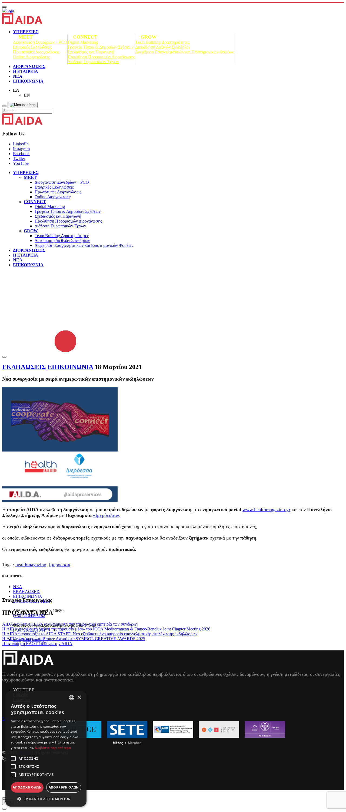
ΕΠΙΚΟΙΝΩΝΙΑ (28, 81)
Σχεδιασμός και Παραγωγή (91, 52)
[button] (46, 798)
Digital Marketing (83, 42)
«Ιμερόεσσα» (106, 515)
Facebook (21, 153)
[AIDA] (8, 10)
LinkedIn (21, 144)
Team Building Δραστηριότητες (162, 42)
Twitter (19, 158)
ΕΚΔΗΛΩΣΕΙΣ (24, 366)
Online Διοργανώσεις (31, 56)
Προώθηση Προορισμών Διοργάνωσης (101, 56)
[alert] (45, 749)
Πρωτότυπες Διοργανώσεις (36, 52)
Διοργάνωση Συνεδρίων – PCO (40, 42)
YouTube (21, 163)
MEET (25, 37)
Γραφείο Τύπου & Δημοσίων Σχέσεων (101, 47)
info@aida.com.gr (28, 639)
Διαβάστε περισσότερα (53, 747)
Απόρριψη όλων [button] (64, 787)
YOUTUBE (23, 690)
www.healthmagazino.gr (266, 509)
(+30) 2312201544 (29, 630)
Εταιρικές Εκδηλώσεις (32, 47)
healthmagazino (30, 564)
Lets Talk (10, 718)
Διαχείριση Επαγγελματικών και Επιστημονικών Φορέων (184, 52)
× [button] (79, 697)
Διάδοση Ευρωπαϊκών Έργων (93, 61)
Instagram (21, 148)
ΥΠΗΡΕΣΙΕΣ (25, 172)
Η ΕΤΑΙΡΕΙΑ (25, 71)
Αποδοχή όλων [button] (27, 787)
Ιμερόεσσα (59, 564)
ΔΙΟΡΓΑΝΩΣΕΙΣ (29, 66)
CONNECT (85, 37)
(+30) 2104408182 (29, 615)
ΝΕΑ (17, 76)
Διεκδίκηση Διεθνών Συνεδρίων (162, 47)
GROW (149, 37)
